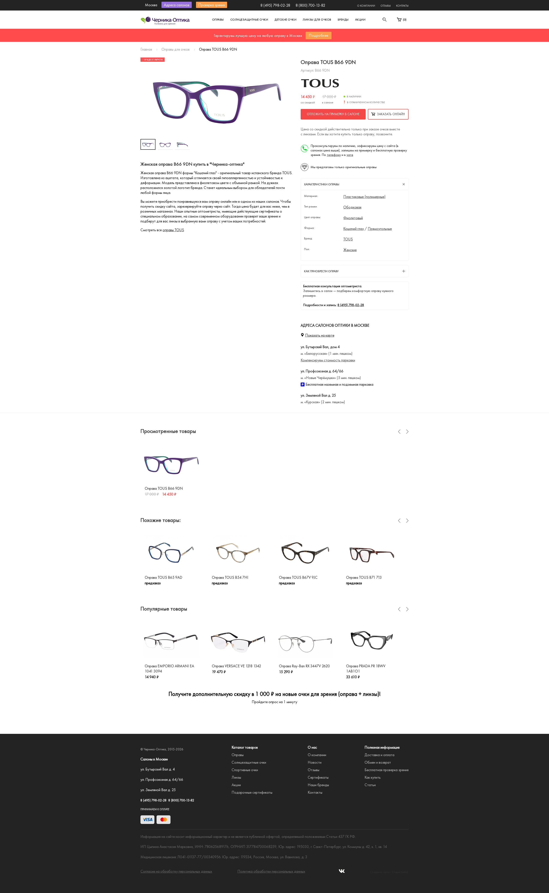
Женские (350, 250)
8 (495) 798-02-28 (275, 5)
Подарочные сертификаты (252, 792)
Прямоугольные (380, 229)
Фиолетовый (353, 218)
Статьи (370, 784)
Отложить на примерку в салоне (333, 114)
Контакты (402, 6)
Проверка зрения (211, 4)
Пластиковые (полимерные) (364, 197)
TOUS (348, 239)
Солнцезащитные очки (249, 19)
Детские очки (285, 19)
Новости (314, 762)
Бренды (343, 19)
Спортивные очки (245, 769)
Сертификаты (318, 777)
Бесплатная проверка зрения (387, 769)
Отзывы (385, 6)
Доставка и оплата (379, 754)
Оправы (218, 19)
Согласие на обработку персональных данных (176, 871)
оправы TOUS (173, 229)
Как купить (373, 777)
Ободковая (352, 207)
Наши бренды (318, 784)
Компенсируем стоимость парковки (328, 360)
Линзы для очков (317, 19)
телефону (334, 155)
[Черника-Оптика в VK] (342, 872)
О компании (366, 6)
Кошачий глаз (353, 229)
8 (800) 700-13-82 (310, 5)
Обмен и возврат (378, 762)
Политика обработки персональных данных (271, 871)
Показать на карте (319, 335)
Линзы (236, 777)
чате (350, 155)
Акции (360, 19)
